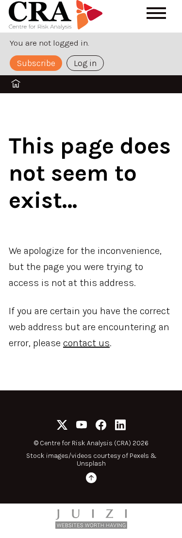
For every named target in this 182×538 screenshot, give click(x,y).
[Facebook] (101, 426)
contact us (86, 343)
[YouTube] (81, 426)
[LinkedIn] (120, 426)
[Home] (57, 16)
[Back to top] (91, 479)
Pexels (139, 456)
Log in (85, 63)
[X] (62, 426)
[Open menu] (156, 13)
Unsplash (91, 463)
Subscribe (36, 63)
